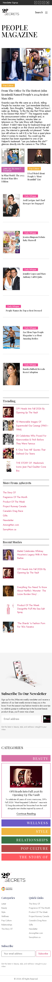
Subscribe (43, 953)
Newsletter (8, 520)
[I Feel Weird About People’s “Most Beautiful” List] (39, 156)
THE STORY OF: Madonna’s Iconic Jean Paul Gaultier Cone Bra (31, 466)
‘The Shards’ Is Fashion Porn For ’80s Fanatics (31, 625)
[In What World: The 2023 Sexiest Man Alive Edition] (13, 156)
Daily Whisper (30, 196)
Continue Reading (26, 813)
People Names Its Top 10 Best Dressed (24, 310)
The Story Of (9, 492)
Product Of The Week (14, 501)
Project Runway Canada (14, 506)
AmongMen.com (11, 525)
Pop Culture (8, 85)
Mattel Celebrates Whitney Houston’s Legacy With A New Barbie (32, 554)
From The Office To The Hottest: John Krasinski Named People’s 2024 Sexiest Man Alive (24, 94)
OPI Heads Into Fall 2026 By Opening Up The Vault (31, 571)
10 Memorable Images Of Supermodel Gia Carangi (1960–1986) (32, 425)
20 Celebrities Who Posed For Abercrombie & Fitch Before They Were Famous (31, 439)
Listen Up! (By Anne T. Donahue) (12, 169)
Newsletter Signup (10, 2)
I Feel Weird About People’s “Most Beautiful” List (36, 176)
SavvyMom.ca (9, 529)
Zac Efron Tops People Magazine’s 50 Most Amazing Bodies (33, 335)
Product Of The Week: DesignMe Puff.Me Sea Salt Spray (31, 609)
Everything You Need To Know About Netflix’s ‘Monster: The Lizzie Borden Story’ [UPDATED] (32, 591)
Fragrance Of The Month (15, 497)
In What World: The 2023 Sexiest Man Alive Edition (12, 178)
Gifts (5, 515)
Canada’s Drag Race (13, 511)
